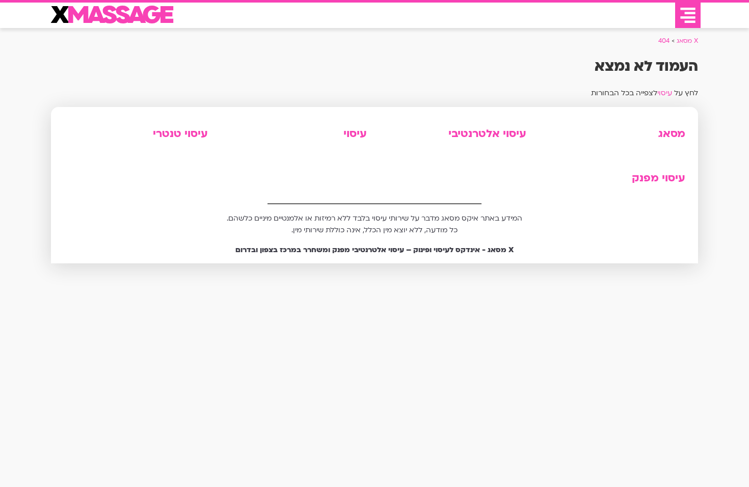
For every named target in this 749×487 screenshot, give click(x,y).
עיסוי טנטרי (180, 133)
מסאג (671, 133)
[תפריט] (688, 15)
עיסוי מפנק (658, 178)
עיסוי (664, 93)
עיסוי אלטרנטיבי (487, 133)
